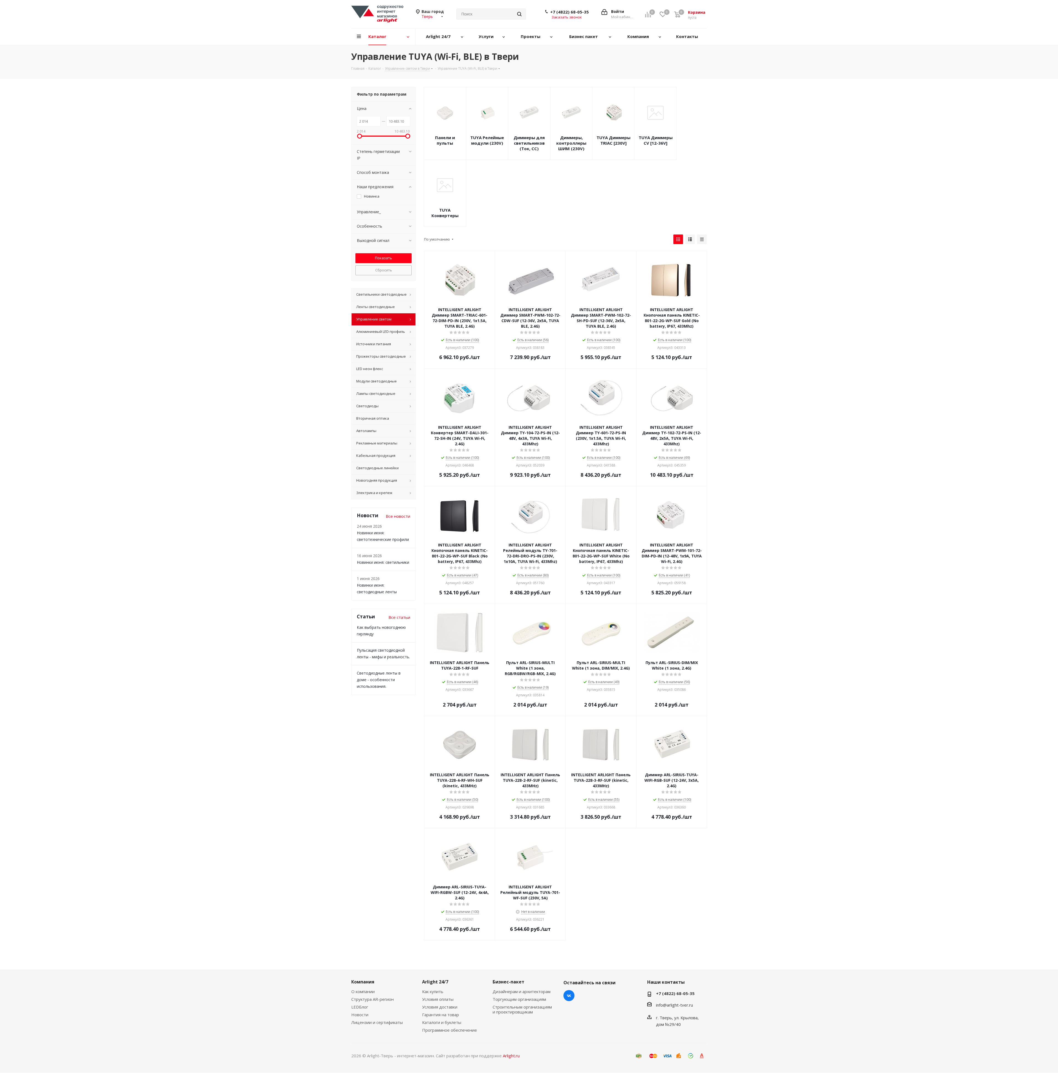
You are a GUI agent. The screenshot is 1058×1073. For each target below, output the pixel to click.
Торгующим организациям (519, 999)
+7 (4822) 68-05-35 (569, 11)
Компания (362, 982)
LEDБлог (359, 1007)
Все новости (398, 516)
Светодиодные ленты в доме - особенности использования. (379, 679)
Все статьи (399, 617)
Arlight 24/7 (435, 982)
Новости (359, 1014)
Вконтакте (568, 995)
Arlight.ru (511, 1055)
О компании (363, 991)
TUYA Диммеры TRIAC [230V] (613, 140)
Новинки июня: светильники (383, 562)
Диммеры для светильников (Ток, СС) (529, 143)
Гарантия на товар (440, 1014)
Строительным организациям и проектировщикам (522, 1009)
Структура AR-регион (372, 999)
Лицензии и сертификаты (377, 1022)
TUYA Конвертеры (444, 212)
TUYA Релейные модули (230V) (487, 140)
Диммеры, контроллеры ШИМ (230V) (571, 143)
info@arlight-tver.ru (674, 1005)
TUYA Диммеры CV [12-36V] (656, 140)
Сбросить (383, 270)
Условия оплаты (438, 999)
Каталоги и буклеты (441, 1022)
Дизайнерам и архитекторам (521, 991)
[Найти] (519, 14)
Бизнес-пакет (508, 982)
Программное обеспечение (449, 1030)
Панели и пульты (445, 140)
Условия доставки (439, 1007)
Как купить (432, 991)
